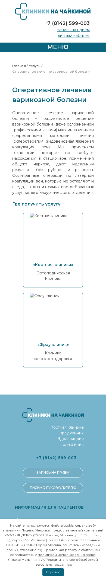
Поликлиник (72, 444)
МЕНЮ (57, 47)
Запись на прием (73, 29)
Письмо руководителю (53, 488)
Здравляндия (71, 438)
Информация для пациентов (49, 507)
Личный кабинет (74, 35)
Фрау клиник (71, 433)
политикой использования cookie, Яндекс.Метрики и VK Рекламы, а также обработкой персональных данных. (53, 559)
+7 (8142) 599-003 (67, 23)
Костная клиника (67, 427)
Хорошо (53, 572)
